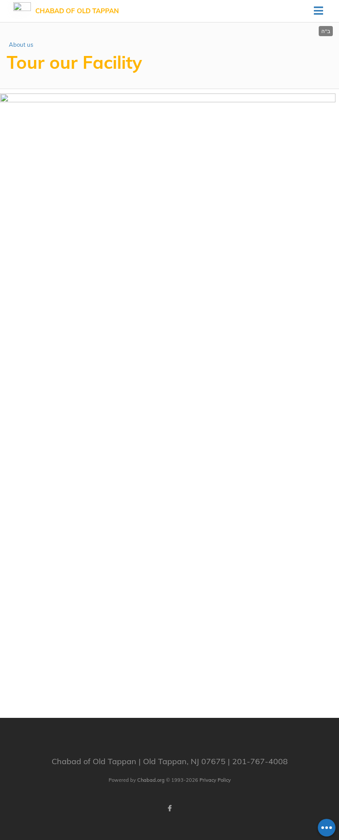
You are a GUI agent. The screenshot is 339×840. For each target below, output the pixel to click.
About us (21, 44)
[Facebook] (169, 808)
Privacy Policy (215, 780)
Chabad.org (151, 780)
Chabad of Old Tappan (77, 11)
